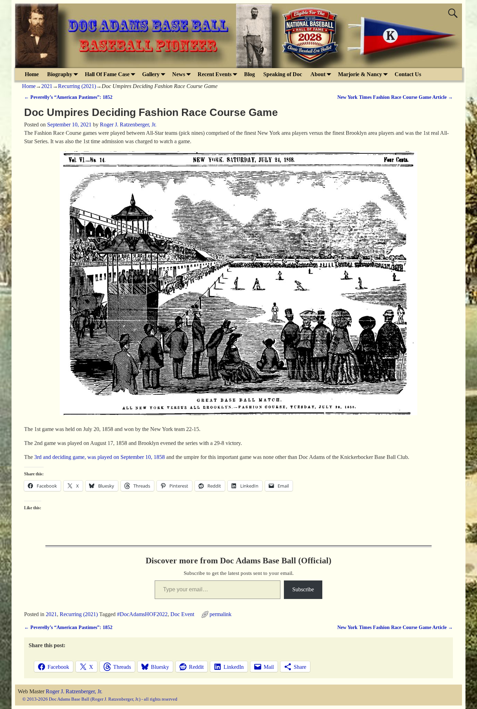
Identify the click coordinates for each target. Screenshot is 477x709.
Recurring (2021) (77, 86)
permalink (221, 614)
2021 (46, 86)
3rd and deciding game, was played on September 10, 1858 (99, 457)
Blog (249, 74)
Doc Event (182, 614)
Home (32, 74)
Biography (59, 74)
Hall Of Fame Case (107, 74)
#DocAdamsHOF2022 (142, 614)
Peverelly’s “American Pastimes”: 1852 (68, 97)
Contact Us (408, 74)
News (178, 74)
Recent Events (215, 74)
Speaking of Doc (282, 74)
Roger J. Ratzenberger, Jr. (74, 691)
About (317, 74)
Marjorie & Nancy (360, 74)
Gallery (151, 74)
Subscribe (303, 589)
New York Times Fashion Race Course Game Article (395, 97)
